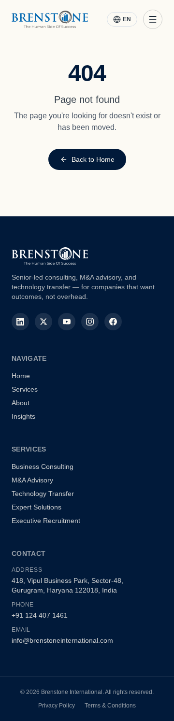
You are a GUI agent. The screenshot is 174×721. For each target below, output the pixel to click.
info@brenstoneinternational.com (62, 640)
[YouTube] (66, 321)
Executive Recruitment (46, 520)
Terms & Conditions (110, 705)
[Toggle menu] (152, 19)
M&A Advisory (32, 480)
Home (21, 376)
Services (25, 389)
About (20, 403)
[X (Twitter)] (43, 321)
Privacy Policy (56, 705)
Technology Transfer (43, 493)
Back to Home (93, 159)
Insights (23, 416)
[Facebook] (113, 321)
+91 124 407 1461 (40, 615)
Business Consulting (42, 466)
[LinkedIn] (20, 321)
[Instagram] (90, 321)
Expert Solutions (36, 507)
